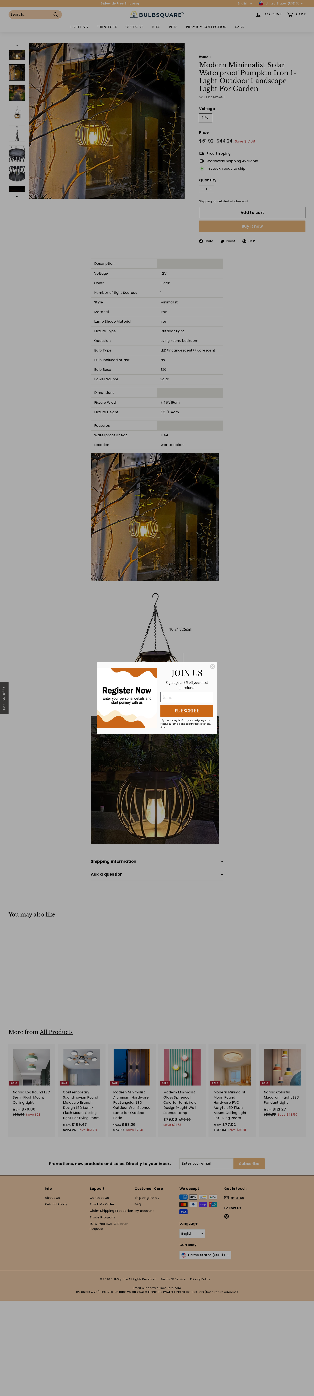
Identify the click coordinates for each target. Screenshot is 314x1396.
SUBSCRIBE (187, 710)
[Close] (212, 666)
